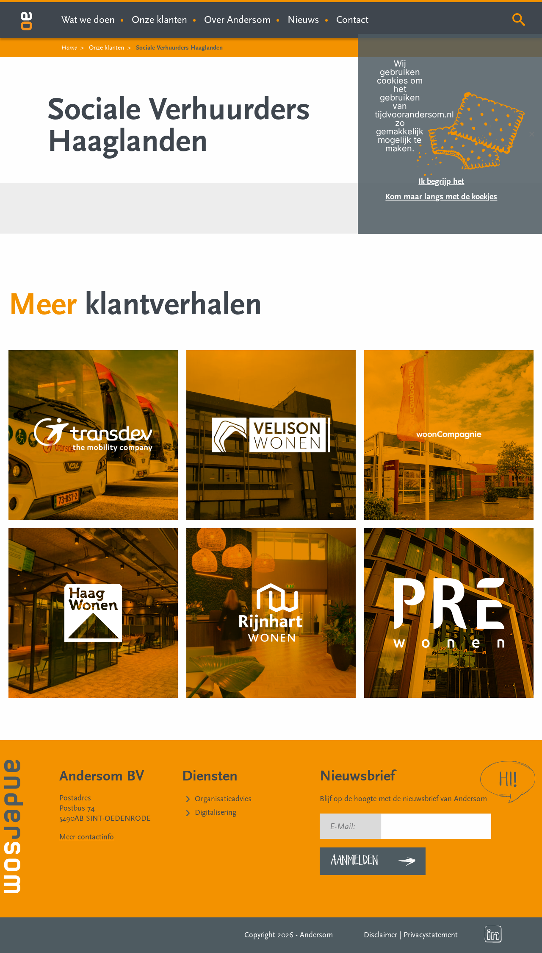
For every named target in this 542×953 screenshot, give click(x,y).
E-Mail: (342, 826)
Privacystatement (431, 935)
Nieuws (303, 19)
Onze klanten (159, 19)
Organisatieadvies (223, 798)
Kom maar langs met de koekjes (441, 196)
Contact (352, 19)
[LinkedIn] (493, 934)
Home (69, 47)
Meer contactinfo (86, 837)
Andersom (316, 935)
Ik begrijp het (441, 181)
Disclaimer (380, 935)
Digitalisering (215, 812)
